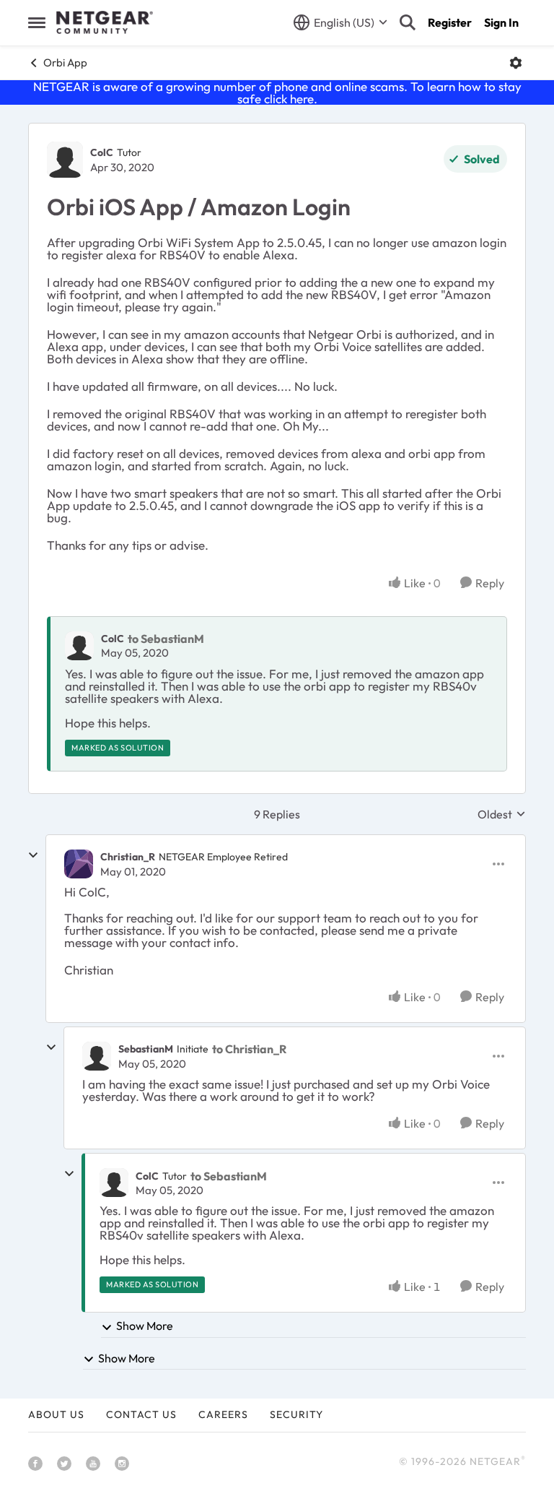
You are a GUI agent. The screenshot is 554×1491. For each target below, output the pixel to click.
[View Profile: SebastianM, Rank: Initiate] (96, 1056)
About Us (56, 1414)
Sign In (501, 22)
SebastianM (145, 1049)
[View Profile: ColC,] (79, 645)
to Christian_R (249, 1049)
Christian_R (127, 857)
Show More (144, 1325)
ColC (101, 152)
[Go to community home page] (104, 22)
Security (296, 1414)
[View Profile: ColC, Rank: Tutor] (65, 160)
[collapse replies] (33, 855)
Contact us (141, 1414)
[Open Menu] (516, 63)
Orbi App (65, 62)
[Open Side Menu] (37, 22)
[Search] (407, 22)
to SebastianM (166, 638)
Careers (223, 1414)
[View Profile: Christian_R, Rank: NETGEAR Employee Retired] (78, 864)
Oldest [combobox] (502, 814)
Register (450, 22)
